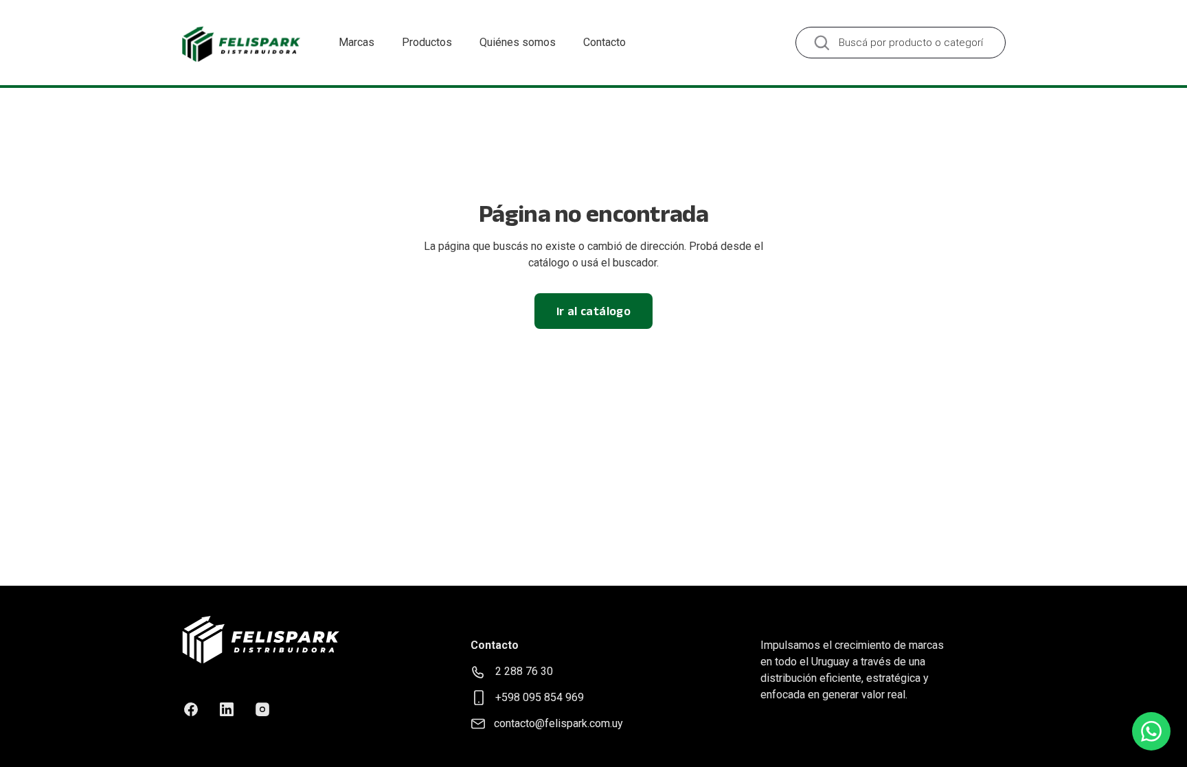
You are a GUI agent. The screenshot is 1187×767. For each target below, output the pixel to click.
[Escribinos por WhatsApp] (1151, 731)
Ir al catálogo (593, 311)
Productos (427, 42)
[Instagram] (262, 709)
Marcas (356, 42)
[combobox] (900, 42)
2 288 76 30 (524, 671)
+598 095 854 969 (539, 697)
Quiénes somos (517, 42)
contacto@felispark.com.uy (558, 723)
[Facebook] (191, 709)
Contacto (604, 42)
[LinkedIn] (226, 709)
